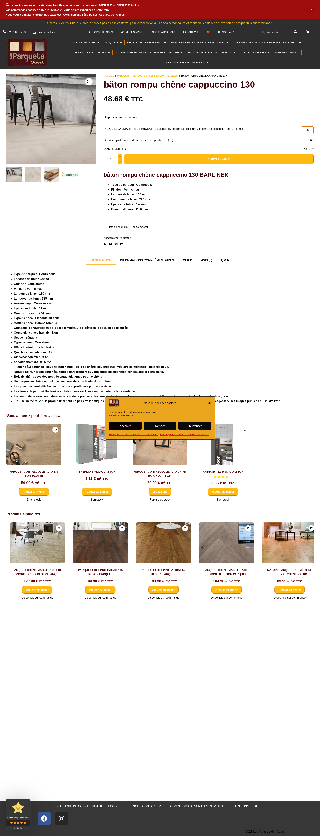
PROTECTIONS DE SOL (255, 52)
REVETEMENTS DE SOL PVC (144, 42)
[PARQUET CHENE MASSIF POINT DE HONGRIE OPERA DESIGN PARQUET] (33, 542)
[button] (209, 403)
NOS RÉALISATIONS (164, 32)
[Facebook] (105, 244)
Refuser (160, 425)
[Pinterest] (116, 244)
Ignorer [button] (311, 9)
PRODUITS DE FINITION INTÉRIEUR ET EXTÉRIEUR (265, 42)
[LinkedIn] (121, 244)
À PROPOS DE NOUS (101, 32)
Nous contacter (47, 32)
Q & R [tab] (225, 260)
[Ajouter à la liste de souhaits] (55, 430)
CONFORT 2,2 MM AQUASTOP (223, 471)
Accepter (125, 425)
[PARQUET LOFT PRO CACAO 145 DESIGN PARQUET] (97, 542)
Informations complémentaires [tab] (147, 260)
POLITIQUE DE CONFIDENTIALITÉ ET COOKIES (133, 434)
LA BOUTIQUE (191, 32)
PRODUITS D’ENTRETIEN (90, 52)
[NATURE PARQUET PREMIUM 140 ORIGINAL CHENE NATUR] (286, 542)
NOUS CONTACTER (147, 806)
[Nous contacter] (34, 32)
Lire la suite (159, 491)
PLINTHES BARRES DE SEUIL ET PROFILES (198, 42)
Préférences (194, 425)
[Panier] (308, 32)
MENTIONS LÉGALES (248, 806)
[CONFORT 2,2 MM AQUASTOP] (223, 444)
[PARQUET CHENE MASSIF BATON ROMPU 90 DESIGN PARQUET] (223, 542)
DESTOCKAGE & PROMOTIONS (185, 62)
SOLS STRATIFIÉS (84, 42)
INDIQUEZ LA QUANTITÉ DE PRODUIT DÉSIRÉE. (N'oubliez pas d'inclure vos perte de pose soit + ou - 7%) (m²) (173, 128)
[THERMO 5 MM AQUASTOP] (96, 444)
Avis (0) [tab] (206, 260)
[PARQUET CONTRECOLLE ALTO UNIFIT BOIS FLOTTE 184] (160, 444)
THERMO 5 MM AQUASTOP (97, 471)
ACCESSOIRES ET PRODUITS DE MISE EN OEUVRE (147, 52)
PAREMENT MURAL (287, 52)
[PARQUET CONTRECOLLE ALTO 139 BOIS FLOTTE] (33, 444)
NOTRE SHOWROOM (132, 32)
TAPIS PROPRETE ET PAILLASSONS (210, 52)
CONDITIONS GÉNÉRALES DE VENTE (197, 806)
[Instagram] (61, 818)
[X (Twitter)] (110, 244)
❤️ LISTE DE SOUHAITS (221, 32)
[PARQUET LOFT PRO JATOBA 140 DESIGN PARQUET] (160, 542)
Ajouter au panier (219, 158)
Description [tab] (101, 260)
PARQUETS (111, 42)
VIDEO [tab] (187, 260)
